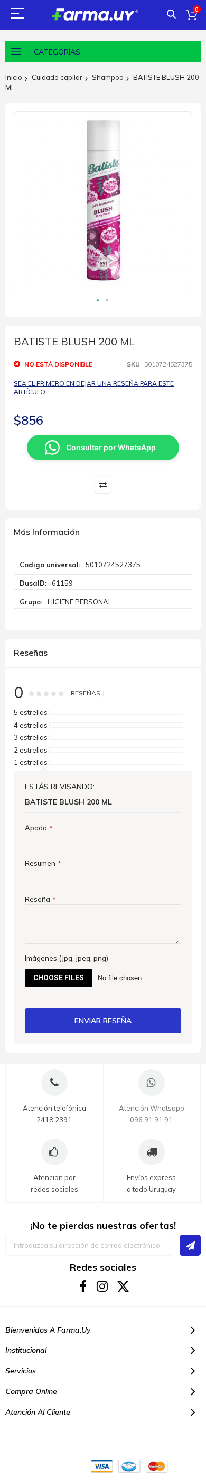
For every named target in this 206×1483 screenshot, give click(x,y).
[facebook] (83, 1286)
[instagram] (103, 1286)
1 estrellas (31, 762)
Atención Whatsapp (151, 1108)
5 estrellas (31, 712)
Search (171, 14)
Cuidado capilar (57, 77)
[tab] (103, 532)
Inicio (13, 77)
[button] (98, 301)
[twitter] (123, 1286)
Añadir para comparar (103, 485)
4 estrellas (31, 725)
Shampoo (108, 77)
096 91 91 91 (151, 1119)
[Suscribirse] (190, 1245)
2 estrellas (31, 750)
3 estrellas (31, 737)
